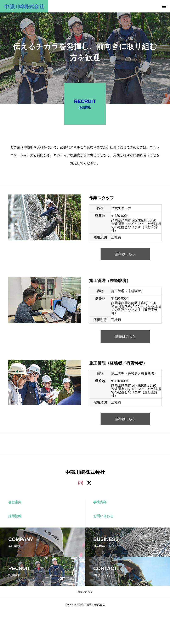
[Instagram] (80, 483)
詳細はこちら (125, 254)
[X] (89, 483)
